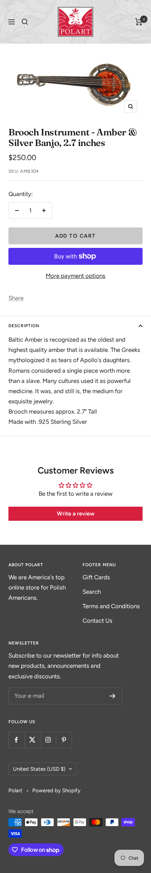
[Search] (25, 22)
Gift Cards (96, 577)
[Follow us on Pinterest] (64, 740)
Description (23, 325)
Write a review (75, 513)
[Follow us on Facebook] (16, 740)
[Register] (113, 696)
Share (16, 297)
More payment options (75, 275)
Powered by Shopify (56, 790)
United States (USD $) (39, 769)
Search (92, 591)
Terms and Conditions (111, 606)
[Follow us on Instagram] (48, 740)
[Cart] (139, 21)
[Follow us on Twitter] (32, 740)
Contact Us (97, 620)
